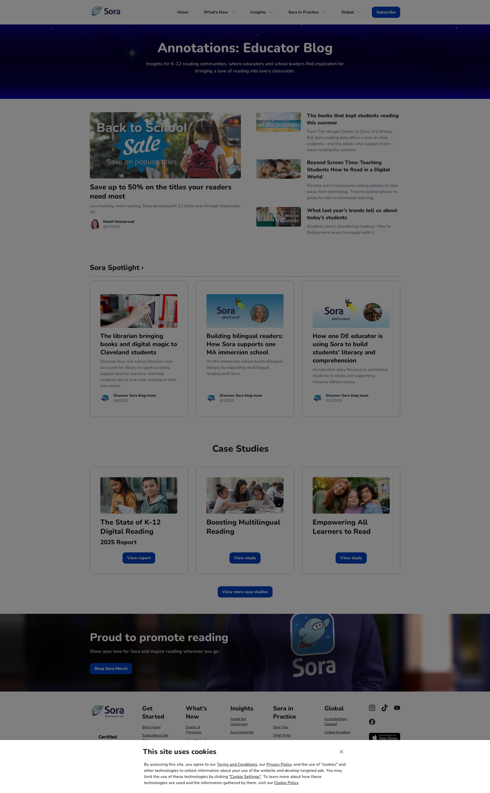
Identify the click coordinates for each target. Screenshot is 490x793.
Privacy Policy (278, 764)
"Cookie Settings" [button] (245, 776)
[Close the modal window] (341, 751)
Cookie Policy (286, 783)
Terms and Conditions (237, 764)
